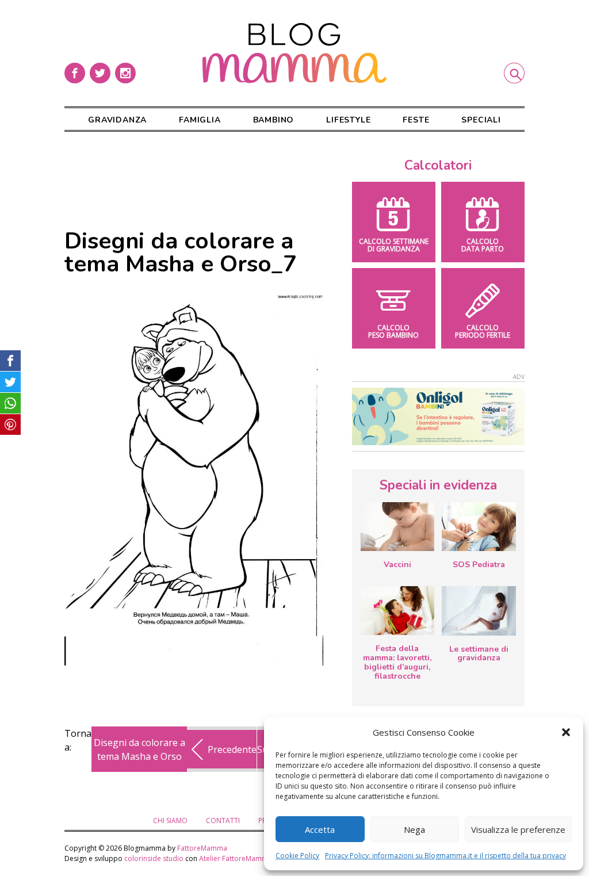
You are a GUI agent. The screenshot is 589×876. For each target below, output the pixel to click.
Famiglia (199, 119)
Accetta (320, 829)
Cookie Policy (297, 855)
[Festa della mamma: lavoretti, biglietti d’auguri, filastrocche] (397, 610)
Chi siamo (170, 820)
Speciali (480, 119)
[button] (566, 732)
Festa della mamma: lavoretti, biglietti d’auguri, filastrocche (397, 662)
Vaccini (397, 564)
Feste (416, 119)
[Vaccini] (397, 526)
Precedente (232, 749)
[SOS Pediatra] (478, 526)
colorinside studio (153, 858)
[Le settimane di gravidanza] (478, 611)
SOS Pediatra (479, 564)
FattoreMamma (202, 848)
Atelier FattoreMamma (235, 858)
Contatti (223, 820)
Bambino (273, 119)
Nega (414, 829)
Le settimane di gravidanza (478, 654)
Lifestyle (348, 119)
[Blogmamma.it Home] (294, 53)
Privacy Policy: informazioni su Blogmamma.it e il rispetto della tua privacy (445, 855)
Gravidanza (117, 119)
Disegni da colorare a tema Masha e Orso (139, 749)
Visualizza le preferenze (518, 829)
